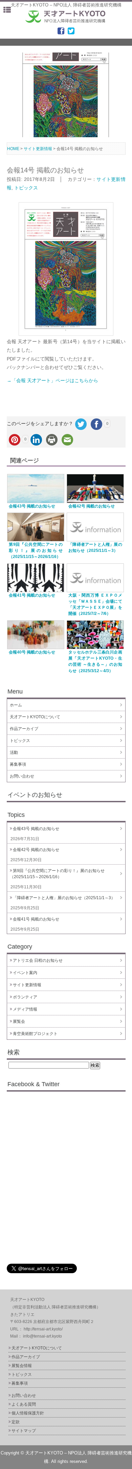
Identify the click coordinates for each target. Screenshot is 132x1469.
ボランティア (25, 997)
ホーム (16, 705)
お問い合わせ (22, 776)
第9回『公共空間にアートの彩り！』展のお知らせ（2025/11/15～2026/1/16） (35, 550)
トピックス (26, 187)
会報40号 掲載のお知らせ (32, 652)
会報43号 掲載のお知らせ (32, 506)
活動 (14, 752)
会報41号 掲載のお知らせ (32, 595)
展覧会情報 (22, 1365)
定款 (16, 1422)
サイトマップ (24, 1430)
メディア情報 (25, 1009)
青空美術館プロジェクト (35, 1033)
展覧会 (19, 1021)
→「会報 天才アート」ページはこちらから (52, 380)
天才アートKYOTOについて (35, 717)
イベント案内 (25, 972)
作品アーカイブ (24, 728)
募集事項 (18, 764)
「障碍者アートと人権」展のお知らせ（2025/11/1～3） (64, 897)
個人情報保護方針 (28, 1413)
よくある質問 (24, 1404)
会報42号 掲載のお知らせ (91, 506)
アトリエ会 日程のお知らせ (38, 960)
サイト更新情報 (27, 984)
